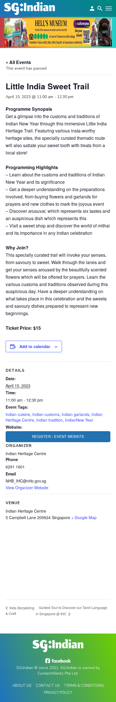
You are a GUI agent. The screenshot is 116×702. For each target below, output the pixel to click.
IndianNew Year (79, 420)
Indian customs (45, 414)
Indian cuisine (18, 414)
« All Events (18, 62)
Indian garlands (75, 414)
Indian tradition (49, 420)
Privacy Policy (58, 692)
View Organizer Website (27, 487)
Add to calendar (34, 346)
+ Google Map (84, 517)
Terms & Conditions (84, 685)
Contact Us (48, 685)
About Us (21, 685)
